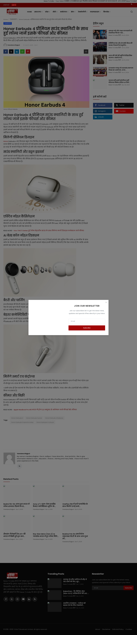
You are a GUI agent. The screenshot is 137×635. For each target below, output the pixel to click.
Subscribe (86, 328)
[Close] (106, 302)
